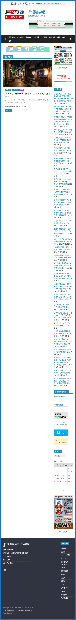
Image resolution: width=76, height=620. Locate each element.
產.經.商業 (52, 37)
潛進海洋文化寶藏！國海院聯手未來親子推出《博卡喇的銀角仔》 (62, 231)
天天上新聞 (64, 571)
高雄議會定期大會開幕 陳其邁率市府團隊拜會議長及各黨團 (62, 150)
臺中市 (21, 90)
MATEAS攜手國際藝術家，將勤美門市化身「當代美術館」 (63, 241)
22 (69, 478)
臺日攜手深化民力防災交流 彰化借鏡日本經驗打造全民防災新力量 (63, 202)
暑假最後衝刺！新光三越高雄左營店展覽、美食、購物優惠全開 (62, 160)
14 (66, 475)
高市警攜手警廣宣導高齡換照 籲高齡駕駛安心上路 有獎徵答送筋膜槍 (62, 380)
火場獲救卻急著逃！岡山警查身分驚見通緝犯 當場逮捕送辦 (62, 296)
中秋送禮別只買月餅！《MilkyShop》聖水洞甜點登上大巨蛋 (63, 171)
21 (66, 478)
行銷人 (63, 578)
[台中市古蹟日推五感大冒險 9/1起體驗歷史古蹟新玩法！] (27, 61)
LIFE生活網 (64, 559)
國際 (10, 41)
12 (61, 475)
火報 (62, 585)
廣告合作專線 (8, 550)
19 (61, 478)
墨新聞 (63, 581)
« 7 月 (63, 491)
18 (58, 478)
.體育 (58, 37)
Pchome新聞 (65, 555)
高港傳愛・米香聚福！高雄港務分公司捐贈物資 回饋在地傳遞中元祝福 (63, 265)
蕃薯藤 (63, 552)
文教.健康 (36, 37)
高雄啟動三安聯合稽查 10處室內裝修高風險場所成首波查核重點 (62, 192)
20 (63, 478)
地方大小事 (20, 37)
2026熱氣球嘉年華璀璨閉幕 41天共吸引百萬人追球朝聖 (52, 4)
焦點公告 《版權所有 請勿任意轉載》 (16, 553)
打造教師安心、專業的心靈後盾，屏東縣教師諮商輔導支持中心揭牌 (62, 140)
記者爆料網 (64, 598)
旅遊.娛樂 (28, 37)
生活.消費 (44, 37)
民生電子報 (64, 588)
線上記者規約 (8, 563)
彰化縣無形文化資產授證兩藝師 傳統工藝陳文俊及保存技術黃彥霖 (62, 212)
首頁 (4, 570)
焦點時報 (36, 12)
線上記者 (6, 560)
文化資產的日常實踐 (40, 100)
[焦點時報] (5, 39)
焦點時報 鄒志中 (22, 100)
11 (58, 475)
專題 (63, 37)
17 (55, 478)
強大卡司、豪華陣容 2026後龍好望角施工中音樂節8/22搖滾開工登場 (63, 341)
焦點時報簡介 (8, 556)
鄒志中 (23, 102)
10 (55, 475)
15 (69, 475)
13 (63, 475)
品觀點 (63, 574)
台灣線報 (64, 595)
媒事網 (63, 568)
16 (72, 475)
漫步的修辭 (18, 102)
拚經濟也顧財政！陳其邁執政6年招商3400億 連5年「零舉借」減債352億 (63, 286)
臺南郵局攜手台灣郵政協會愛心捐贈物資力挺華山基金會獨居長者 (62, 276)
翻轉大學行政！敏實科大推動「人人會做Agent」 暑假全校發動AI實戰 (63, 181)
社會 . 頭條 (12, 37)
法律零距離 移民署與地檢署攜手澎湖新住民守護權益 (63, 333)
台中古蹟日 (32, 100)
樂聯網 (63, 591)
